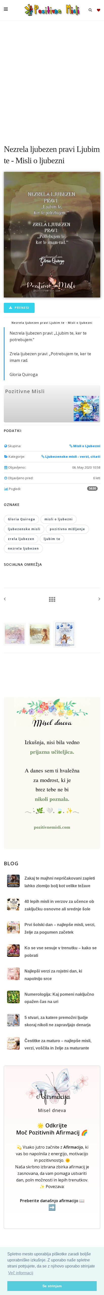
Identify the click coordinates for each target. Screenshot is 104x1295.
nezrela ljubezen (23, 548)
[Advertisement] (52, 80)
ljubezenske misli (24, 529)
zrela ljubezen (21, 539)
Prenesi (21, 308)
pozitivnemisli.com (52, 827)
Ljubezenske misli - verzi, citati (72, 456)
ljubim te (52, 539)
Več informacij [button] (20, 1273)
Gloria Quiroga (21, 519)
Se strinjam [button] (52, 1286)
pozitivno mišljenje (67, 529)
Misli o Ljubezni (86, 446)
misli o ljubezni (58, 519)
